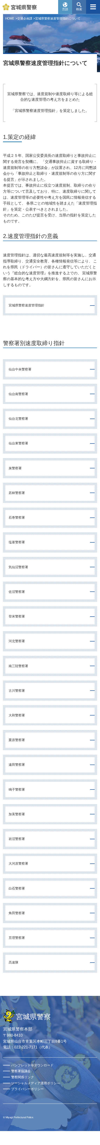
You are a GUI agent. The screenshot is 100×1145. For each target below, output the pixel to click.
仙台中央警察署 (20, 369)
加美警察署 (17, 814)
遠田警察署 (17, 764)
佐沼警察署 (17, 592)
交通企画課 (24, 18)
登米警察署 (17, 616)
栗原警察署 (17, 740)
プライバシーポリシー (27, 1089)
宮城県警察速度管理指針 (26, 305)
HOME (9, 18)
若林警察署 (17, 493)
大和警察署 (17, 715)
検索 (79, 9)
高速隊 (13, 962)
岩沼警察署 (17, 839)
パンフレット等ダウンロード (32, 1065)
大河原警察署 (18, 863)
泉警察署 (15, 468)
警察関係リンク (22, 1077)
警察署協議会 (21, 1071)
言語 (65, 9)
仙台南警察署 (18, 394)
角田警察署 (17, 913)
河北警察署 (17, 641)
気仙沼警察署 (18, 567)
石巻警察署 (17, 517)
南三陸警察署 (18, 666)
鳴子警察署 (17, 789)
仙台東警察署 (18, 443)
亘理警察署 (17, 938)
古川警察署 (17, 690)
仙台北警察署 (18, 418)
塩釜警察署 (17, 542)
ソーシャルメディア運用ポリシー (35, 1083)
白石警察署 (17, 888)
